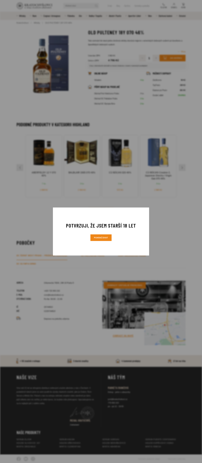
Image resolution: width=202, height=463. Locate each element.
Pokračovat (101, 238)
